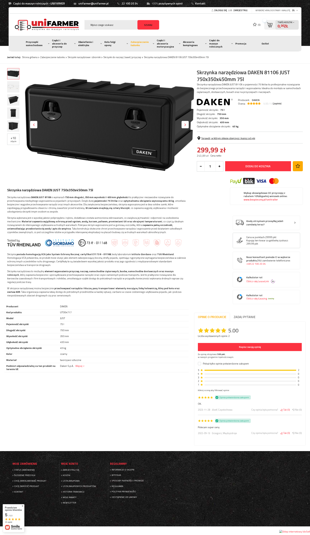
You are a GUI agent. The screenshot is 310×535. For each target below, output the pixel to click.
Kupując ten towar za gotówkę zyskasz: (267, 240)
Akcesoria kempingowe (190, 43)
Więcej (78, 366)
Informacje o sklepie (123, 470)
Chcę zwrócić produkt (26, 486)
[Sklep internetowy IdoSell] (294, 531)
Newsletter (69, 503)
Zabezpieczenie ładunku (140, 43)
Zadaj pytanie (244, 316)
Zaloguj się (220, 10)
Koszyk (66, 475)
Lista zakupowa (71, 481)
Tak (286, 409)
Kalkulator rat (257, 279)
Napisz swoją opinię (250, 347)
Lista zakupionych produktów (79, 486)
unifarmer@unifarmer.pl (93, 3)
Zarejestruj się (71, 470)
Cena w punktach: (255, 237)
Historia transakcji (73, 492)
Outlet (265, 43)
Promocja (240, 43)
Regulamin (117, 486)
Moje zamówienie (25, 464)
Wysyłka (116, 475)
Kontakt (200, 3)
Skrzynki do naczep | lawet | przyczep (122, 57)
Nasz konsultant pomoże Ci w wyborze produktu (268, 260)
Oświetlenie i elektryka (85, 43)
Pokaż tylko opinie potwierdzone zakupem (226, 363)
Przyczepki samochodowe (34, 43)
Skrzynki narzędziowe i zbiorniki (84, 57)
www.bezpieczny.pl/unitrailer (261, 200)
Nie (298, 409)
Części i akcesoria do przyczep (59, 43)
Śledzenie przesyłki (24, 475)
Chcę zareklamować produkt (30, 481)
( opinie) (277, 103)
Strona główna (29, 57)
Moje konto (69, 464)
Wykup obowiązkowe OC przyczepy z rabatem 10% (265, 196)
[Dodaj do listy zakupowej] (298, 166)
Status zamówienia (24, 470)
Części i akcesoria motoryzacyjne (165, 43)
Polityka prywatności (124, 492)
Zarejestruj (240, 10)
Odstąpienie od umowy (124, 497)
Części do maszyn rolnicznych (215, 43)
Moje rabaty (69, 497)
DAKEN (256, 100)
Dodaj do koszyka (258, 166)
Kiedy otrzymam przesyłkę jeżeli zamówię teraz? (264, 222)
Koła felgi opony (110, 43)
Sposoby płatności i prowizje (128, 481)
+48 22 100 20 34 (256, 264)
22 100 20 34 (130, 3)
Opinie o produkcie (212, 316)
